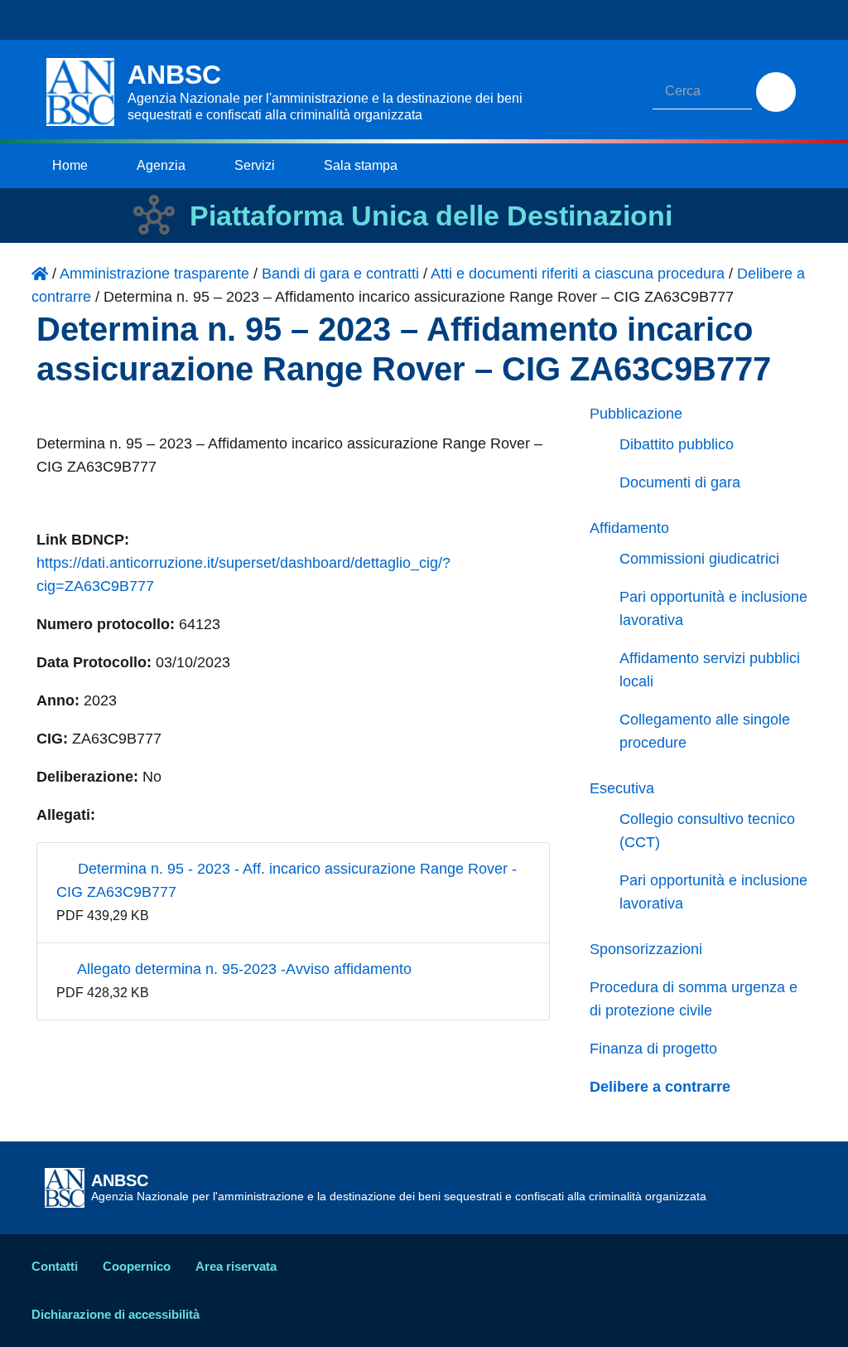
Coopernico (137, 1266)
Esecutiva (622, 788)
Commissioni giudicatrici (699, 558)
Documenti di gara (679, 482)
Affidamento (629, 528)
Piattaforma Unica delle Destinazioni (431, 215)
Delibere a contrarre (660, 1086)
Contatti (54, 1266)
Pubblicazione (636, 413)
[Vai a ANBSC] (39, 273)
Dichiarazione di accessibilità (115, 1314)
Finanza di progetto (653, 1048)
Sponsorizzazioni (646, 949)
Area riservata (236, 1266)
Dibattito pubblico (676, 444)
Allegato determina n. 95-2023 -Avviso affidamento (243, 969)
